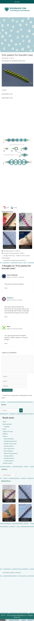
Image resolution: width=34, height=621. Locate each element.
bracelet (6, 253)
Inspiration (7, 426)
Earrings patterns (8, 456)
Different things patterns (11, 453)
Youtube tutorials (7, 463)
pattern (22, 253)
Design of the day (8, 431)
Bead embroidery (9, 439)
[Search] (21, 410)
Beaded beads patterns (10, 441)
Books (4, 429)
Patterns (17, 251)
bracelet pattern (14, 253)
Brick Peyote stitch (9, 448)
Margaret (10, 298)
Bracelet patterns (9, 251)
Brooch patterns (8, 451)
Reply (5, 288)
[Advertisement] (17, 34)
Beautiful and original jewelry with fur (15, 260)
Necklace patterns (9, 458)
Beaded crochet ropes (10, 443)
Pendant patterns (9, 461)
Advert (4, 421)
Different (5, 434)
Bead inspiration (7, 424)
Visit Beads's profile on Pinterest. (12, 572)
